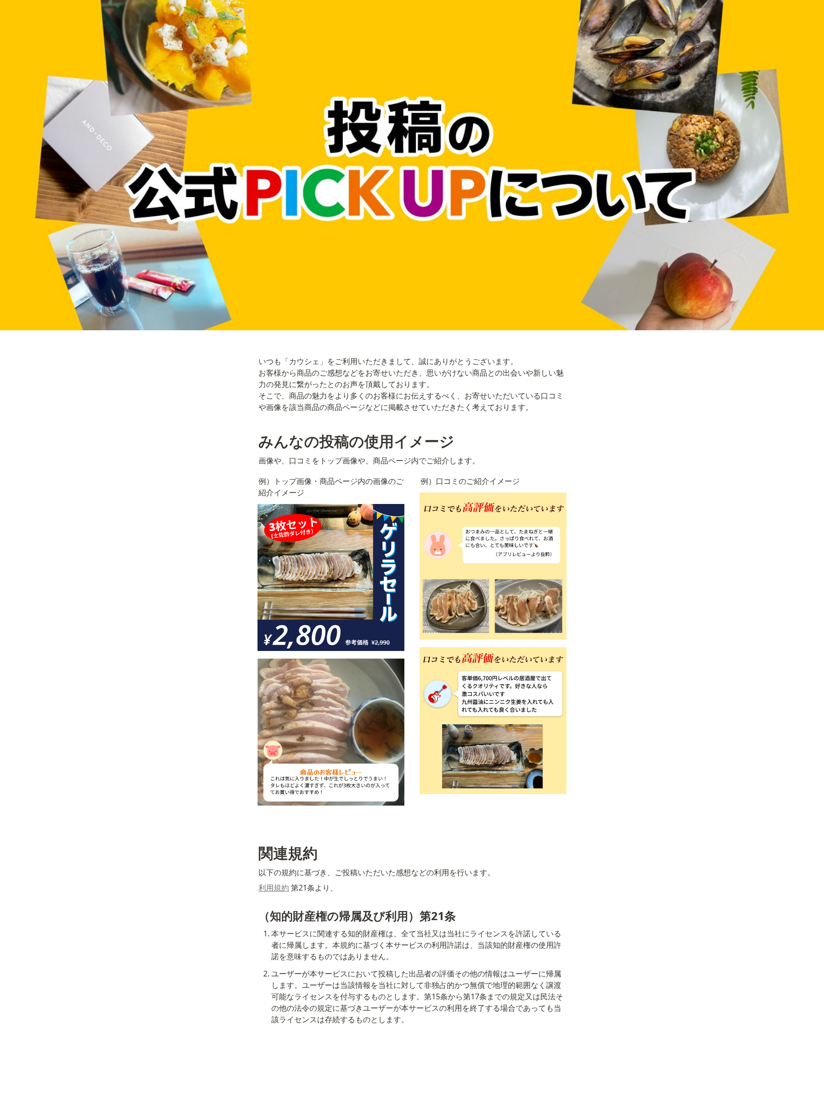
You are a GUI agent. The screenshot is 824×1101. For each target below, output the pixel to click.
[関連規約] (253, 853)
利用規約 (273, 887)
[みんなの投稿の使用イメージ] (253, 441)
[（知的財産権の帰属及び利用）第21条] (253, 915)
